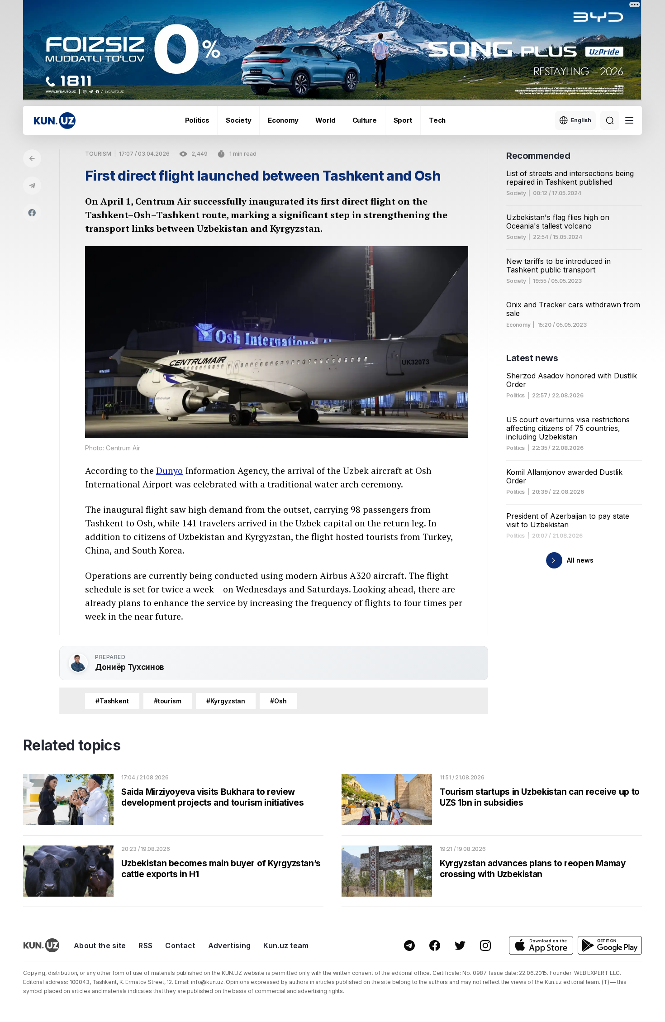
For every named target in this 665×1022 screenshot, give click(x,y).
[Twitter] (460, 945)
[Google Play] (610, 945)
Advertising (229, 945)
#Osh (278, 701)
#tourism (167, 701)
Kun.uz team (286, 945)
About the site (100, 945)
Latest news (532, 358)
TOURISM (98, 153)
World (325, 120)
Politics (197, 120)
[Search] (609, 120)
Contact (180, 945)
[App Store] (541, 945)
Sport (403, 120)
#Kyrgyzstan (225, 701)
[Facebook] (32, 213)
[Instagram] (485, 945)
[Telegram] (32, 186)
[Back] (32, 158)
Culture (364, 120)
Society (238, 120)
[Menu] (629, 120)
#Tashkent (112, 701)
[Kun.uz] (55, 120)
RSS (145, 945)
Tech (437, 120)
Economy (283, 120)
